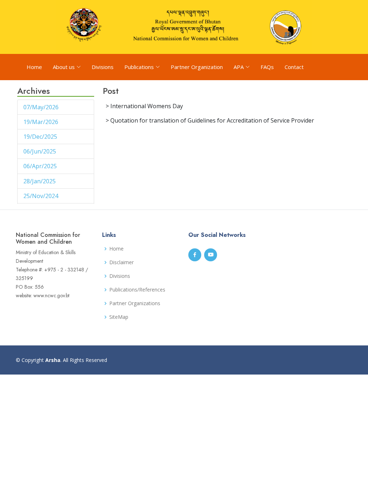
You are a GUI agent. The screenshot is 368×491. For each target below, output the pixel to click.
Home (34, 66)
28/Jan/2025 (40, 181)
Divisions (103, 66)
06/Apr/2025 (40, 166)
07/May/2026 (41, 107)
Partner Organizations (134, 303)
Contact (294, 66)
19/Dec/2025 (41, 137)
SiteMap (118, 317)
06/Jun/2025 (40, 151)
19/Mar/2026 (41, 122)
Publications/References (137, 289)
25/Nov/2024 (41, 196)
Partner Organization (197, 66)
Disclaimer (121, 262)
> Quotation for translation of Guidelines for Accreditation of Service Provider (210, 120)
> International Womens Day (144, 106)
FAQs (267, 66)
